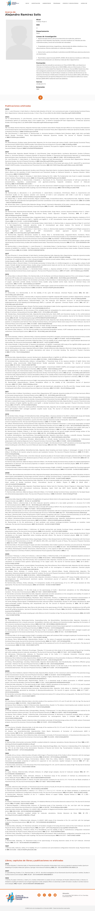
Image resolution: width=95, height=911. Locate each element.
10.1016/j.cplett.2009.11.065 (57, 433)
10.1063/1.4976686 (65, 257)
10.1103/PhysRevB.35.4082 (29, 849)
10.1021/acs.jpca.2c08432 (17, 137)
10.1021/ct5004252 (46, 323)
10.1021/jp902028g (14, 454)
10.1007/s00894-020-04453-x (23, 184)
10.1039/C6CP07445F (36, 267)
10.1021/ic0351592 (80, 599)
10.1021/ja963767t (63, 737)
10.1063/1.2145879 (15, 537)
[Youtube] (55, 895)
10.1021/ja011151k (65, 641)
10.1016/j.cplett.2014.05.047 (15, 304)
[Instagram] (44, 895)
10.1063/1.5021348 (33, 227)
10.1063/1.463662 (29, 803)
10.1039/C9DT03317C (16, 202)
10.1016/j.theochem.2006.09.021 (77, 512)
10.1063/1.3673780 (30, 365)
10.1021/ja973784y (56, 722)
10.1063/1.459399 (75, 835)
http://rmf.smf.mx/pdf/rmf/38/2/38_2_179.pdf (21, 815)
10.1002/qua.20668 (13, 581)
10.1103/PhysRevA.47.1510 (15, 796)
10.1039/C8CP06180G (64, 206)
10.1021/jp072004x (45, 508)
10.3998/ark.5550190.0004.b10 (58, 624)
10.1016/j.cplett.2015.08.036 (69, 278)
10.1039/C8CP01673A (38, 250)
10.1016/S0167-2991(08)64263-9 (35, 883)
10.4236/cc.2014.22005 (51, 312)
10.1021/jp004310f (57, 660)
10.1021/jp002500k (58, 663)
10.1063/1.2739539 (55, 524)
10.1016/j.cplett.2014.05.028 (48, 331)
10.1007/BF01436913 (59, 831)
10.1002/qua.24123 (57, 359)
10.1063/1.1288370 (30, 696)
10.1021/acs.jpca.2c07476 (31, 131)
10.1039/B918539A (76, 441)
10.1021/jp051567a (60, 557)
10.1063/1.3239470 (83, 469)
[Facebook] (39, 895)
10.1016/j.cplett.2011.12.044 (82, 372)
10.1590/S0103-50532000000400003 (59, 682)
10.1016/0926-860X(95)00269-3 (16, 763)
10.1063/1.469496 (30, 766)
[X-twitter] (49, 895)
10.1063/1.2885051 (65, 478)
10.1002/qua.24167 (57, 369)
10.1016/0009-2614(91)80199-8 (47, 822)
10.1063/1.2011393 (14, 563)
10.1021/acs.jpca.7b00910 (81, 271)
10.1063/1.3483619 (72, 418)
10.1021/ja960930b (28, 750)
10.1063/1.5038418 (33, 221)
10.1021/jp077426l (72, 494)
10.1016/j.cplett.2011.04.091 (58, 395)
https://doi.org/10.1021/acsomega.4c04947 (45, 122)
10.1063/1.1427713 (34, 645)
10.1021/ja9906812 (45, 707)
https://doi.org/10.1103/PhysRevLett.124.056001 (52, 178)
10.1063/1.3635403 (15, 410)
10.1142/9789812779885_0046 (16, 490)
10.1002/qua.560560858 (60, 757)
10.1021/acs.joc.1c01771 (73, 157)
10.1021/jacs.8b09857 (71, 238)
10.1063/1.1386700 (76, 652)
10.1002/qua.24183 (69, 388)
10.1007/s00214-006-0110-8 (78, 546)
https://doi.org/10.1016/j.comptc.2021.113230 (70, 165)
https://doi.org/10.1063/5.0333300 (71, 113)
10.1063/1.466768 (55, 781)
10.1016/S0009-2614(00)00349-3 (37, 678)
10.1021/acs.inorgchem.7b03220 (18, 215)
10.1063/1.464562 (83, 792)
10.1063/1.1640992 (51, 592)
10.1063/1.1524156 (72, 632)
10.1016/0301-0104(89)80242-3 (30, 842)
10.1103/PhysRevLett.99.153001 (61, 520)
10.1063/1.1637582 (15, 615)
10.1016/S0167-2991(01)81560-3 (44, 874)
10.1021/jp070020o (64, 516)
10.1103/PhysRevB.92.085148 (55, 287)
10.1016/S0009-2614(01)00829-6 (30, 656)
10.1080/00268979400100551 (42, 777)
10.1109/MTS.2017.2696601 (35, 261)
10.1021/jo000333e (13, 692)
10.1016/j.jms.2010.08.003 (67, 445)
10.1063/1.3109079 (15, 465)
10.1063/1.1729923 (48, 595)
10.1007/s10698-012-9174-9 (42, 308)
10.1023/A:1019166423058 (15, 718)
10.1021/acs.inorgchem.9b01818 (37, 196)
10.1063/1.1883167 (56, 584)
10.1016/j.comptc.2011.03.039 (81, 399)
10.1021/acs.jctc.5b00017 (33, 283)
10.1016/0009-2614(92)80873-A (33, 811)
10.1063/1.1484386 (42, 637)
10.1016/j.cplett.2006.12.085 (42, 505)
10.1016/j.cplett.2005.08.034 (30, 569)
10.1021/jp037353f (14, 605)
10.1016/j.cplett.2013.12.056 (15, 294)
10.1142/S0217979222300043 (34, 148)
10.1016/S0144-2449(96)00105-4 (35, 733)
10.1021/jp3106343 (24, 352)
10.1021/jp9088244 (76, 429)
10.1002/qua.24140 (14, 378)
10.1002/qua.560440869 (60, 807)
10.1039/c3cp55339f (80, 298)
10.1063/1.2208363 (62, 531)
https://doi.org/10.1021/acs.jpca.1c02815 (51, 161)
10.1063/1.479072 (36, 703)
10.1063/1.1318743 (50, 686)
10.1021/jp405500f (75, 338)
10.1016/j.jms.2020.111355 (72, 187)
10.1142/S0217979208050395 (17, 484)
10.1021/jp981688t (72, 712)
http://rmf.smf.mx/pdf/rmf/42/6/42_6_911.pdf (21, 744)
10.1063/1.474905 (30, 729)
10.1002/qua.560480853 (41, 788)
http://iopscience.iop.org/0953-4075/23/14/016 (63, 827)
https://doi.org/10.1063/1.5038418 (30, 233)
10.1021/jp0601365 (27, 543)
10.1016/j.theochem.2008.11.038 (16, 459)
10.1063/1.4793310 (54, 342)
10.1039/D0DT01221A (23, 174)
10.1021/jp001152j (66, 674)
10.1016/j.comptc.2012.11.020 (55, 346)
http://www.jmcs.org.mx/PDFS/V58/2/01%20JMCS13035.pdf (39, 318)
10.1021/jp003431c (63, 667)
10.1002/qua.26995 (71, 144)
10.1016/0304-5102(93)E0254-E (16, 774)
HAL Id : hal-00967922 (33, 501)
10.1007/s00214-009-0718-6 (62, 437)
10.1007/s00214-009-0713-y (81, 425)
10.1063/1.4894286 (51, 327)
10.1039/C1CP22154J (31, 405)
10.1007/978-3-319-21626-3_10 (69, 867)
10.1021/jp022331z (59, 628)
